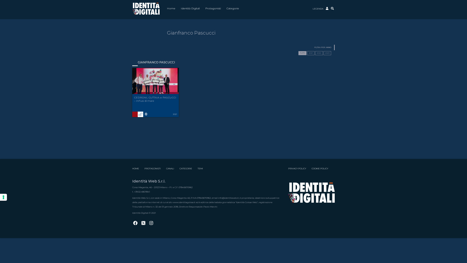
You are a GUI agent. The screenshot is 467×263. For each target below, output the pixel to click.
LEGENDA (318, 8)
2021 (311, 53)
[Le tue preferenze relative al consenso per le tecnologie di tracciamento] (3, 197)
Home (135, 168)
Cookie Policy (320, 168)
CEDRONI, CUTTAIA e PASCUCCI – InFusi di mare (155, 99)
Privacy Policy (297, 168)
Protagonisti (152, 168)
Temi (200, 168)
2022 (319, 53)
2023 (327, 53)
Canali (170, 168)
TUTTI (302, 53)
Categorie (186, 168)
